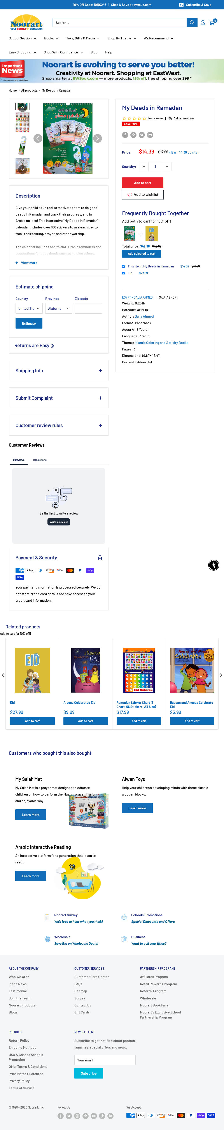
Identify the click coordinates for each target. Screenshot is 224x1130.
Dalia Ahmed (144, 316)
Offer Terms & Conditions (28, 1066)
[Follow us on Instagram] (77, 1116)
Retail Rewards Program (158, 984)
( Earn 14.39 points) (184, 152)
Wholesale (148, 998)
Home (13, 90)
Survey (79, 998)
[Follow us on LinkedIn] (110, 1116)
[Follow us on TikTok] (102, 1116)
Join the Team (19, 998)
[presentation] (3, 675)
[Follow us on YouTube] (94, 1116)
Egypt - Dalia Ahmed (137, 297)
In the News (18, 984)
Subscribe (89, 1073)
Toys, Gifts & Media (80, 38)
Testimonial (18, 991)
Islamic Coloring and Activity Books (161, 342)
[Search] (192, 22)
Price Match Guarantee (26, 1074)
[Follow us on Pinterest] (85, 1116)
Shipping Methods (22, 1047)
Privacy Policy (19, 1081)
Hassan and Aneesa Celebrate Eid (191, 704)
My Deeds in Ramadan (151, 266)
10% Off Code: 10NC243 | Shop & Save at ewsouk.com (112, 5)
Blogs (13, 1012)
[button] (22, 107)
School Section (20, 38)
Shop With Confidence (61, 52)
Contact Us (82, 1005)
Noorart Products (22, 1005)
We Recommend (156, 38)
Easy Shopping (20, 52)
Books (49, 38)
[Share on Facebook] (125, 134)
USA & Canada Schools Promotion (26, 1056)
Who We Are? (19, 976)
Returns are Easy (32, 345)
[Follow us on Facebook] (61, 1116)
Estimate (29, 323)
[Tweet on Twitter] (142, 134)
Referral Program (153, 991)
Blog (94, 52)
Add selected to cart (141, 253)
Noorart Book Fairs (154, 1005)
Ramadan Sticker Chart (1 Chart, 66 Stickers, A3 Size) (136, 704)
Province (52, 298)
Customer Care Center (91, 976)
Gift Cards (82, 1012)
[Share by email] (150, 134)
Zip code (81, 298)
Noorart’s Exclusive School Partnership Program (160, 1014)
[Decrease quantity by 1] (143, 166)
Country (22, 298)
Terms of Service (22, 1088)
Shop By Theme (119, 38)
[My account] (203, 22)
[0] (211, 22)
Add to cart (142, 182)
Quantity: (129, 166)
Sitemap (80, 991)
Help (108, 52)
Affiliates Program (154, 976)
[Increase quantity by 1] (167, 166)
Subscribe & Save (198, 5)
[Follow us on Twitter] (69, 1116)
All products (29, 90)
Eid (130, 273)
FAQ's (78, 984)
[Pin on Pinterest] (133, 134)
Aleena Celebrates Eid (79, 702)
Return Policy (19, 1040)
